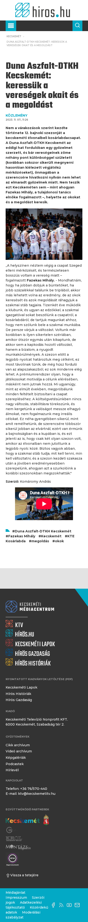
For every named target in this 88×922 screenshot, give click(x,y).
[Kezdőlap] (44, 10)
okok (59, 541)
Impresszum (16, 897)
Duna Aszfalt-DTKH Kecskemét (43, 531)
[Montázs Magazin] (18, 847)
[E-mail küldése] (78, 905)
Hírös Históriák (18, 694)
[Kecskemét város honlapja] (27, 820)
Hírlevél (12, 770)
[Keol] (14, 838)
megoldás (40, 541)
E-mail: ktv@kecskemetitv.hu (30, 793)
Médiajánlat (15, 892)
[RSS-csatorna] (62, 905)
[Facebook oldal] (54, 905)
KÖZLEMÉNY (16, 115)
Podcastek (15, 764)
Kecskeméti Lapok (21, 687)
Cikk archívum (18, 745)
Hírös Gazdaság (19, 700)
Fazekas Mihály (21, 536)
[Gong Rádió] (12, 830)
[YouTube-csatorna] (70, 905)
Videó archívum (19, 751)
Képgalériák (16, 757)
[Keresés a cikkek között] (77, 25)
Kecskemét (14, 36)
